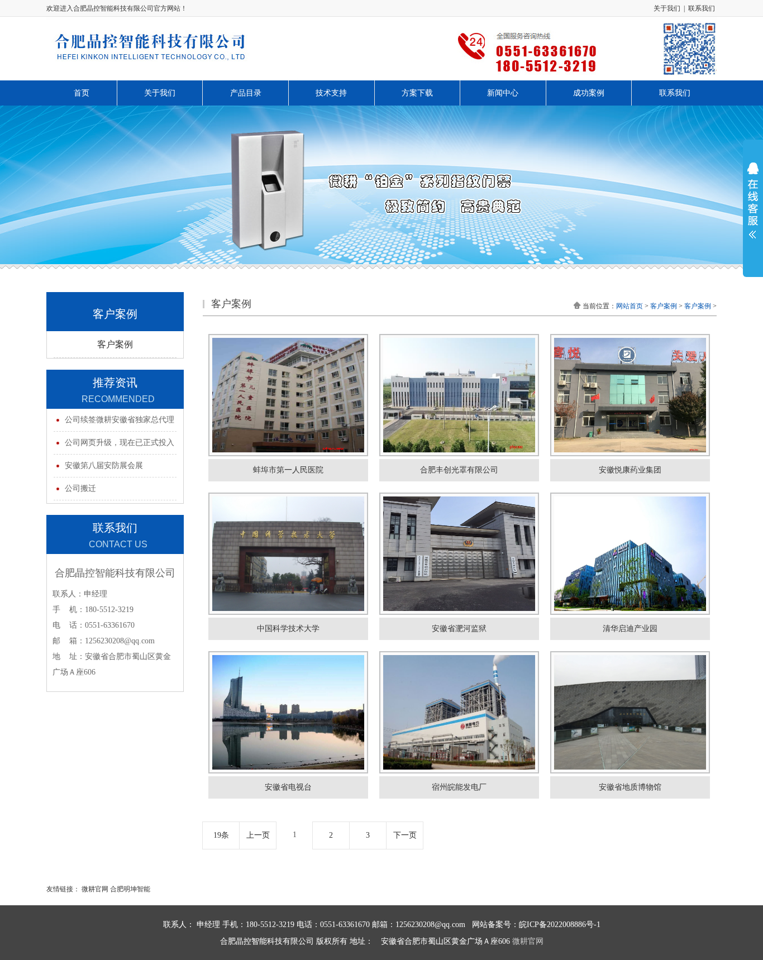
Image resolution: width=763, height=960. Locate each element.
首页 (81, 93)
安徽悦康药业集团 (630, 470)
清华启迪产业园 (630, 628)
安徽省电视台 (288, 787)
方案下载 (417, 93)
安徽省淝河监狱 (459, 628)
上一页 (258, 835)
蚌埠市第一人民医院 (288, 470)
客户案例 (115, 344)
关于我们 (667, 8)
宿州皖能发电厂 (459, 787)
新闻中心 (502, 93)
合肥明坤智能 (130, 889)
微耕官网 (94, 889)
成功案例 (588, 93)
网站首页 (629, 306)
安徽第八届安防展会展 (104, 465)
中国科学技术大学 (288, 628)
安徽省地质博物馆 (630, 787)
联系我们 (701, 8)
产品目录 (245, 93)
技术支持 (331, 93)
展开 (753, 208)
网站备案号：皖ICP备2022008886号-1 (536, 924)
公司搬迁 (80, 488)
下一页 (405, 835)
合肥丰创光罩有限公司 (459, 470)
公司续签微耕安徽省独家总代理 (119, 419)
